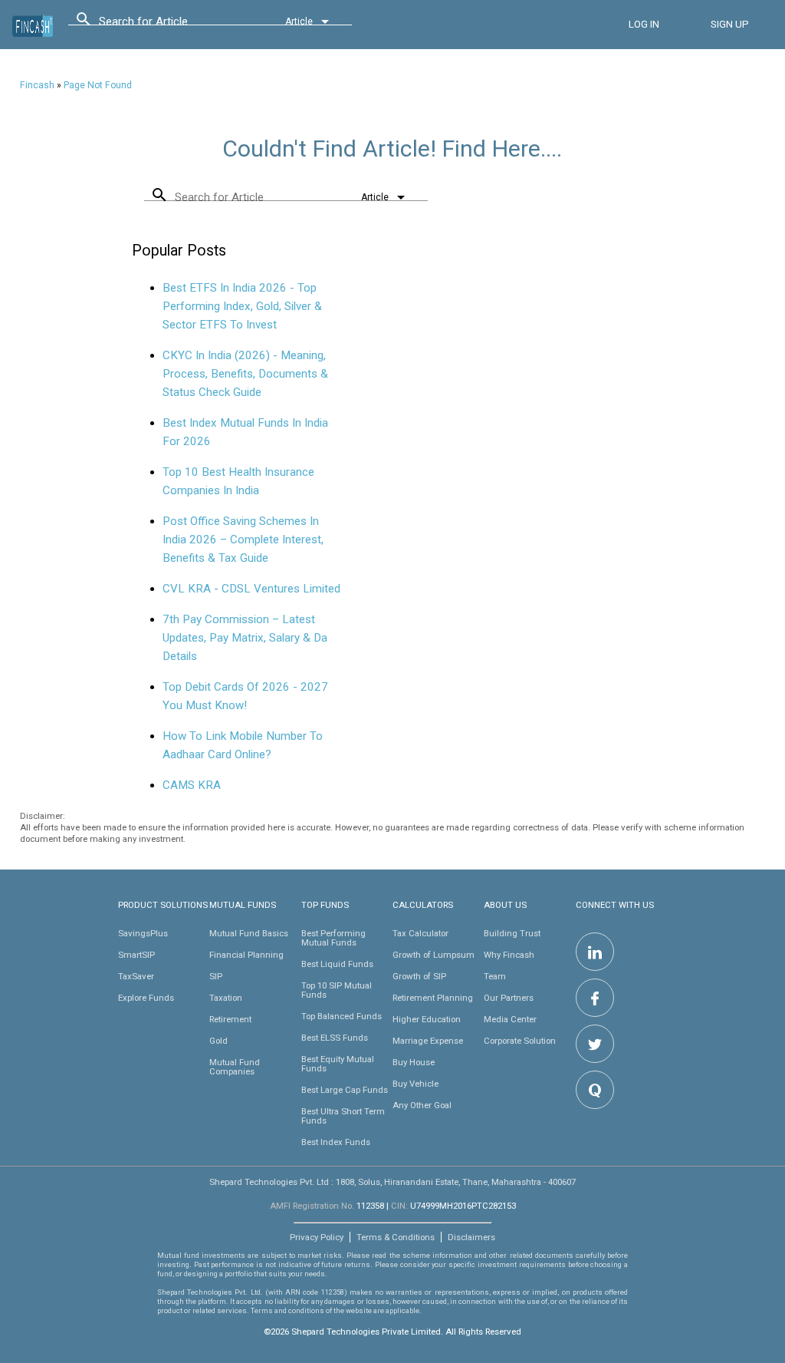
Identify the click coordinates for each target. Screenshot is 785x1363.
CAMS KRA (192, 785)
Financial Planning (246, 954)
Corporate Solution (520, 1040)
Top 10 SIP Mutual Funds (336, 990)
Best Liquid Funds (337, 964)
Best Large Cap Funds (344, 1089)
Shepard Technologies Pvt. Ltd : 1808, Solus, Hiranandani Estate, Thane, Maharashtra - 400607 (392, 1182)
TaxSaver (136, 976)
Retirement (230, 1019)
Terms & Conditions (395, 1237)
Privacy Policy (316, 1237)
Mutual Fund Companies (234, 1067)
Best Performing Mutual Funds (333, 938)
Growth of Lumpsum (433, 954)
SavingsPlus (143, 933)
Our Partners (509, 997)
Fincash (37, 85)
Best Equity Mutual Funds (337, 1064)
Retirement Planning (432, 997)
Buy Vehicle (415, 1083)
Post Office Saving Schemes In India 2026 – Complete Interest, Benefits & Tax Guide (243, 539)
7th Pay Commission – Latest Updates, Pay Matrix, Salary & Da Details (245, 637)
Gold (218, 1040)
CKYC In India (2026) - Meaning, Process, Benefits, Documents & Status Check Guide (245, 373)
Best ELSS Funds (334, 1037)
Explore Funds (146, 997)
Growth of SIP (419, 976)
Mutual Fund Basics (248, 933)
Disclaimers (471, 1237)
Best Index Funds (335, 1142)
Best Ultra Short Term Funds (343, 1116)
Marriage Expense (427, 1040)
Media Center (510, 1019)
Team (495, 976)
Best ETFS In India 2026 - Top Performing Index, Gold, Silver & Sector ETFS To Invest (242, 306)
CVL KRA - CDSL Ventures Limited (251, 589)
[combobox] (168, 25)
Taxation (225, 997)
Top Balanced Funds (341, 1016)
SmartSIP (136, 954)
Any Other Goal (422, 1105)
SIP (215, 976)
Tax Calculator (420, 933)
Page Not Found (98, 85)
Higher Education (426, 1019)
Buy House (413, 1062)
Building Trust (512, 933)
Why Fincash (509, 954)
